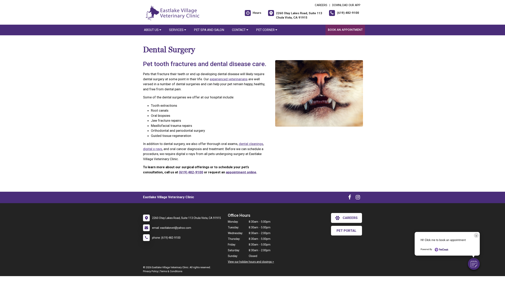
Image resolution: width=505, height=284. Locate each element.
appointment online (241, 172)
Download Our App (346, 5)
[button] (474, 264)
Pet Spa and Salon (209, 30)
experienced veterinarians (229, 79)
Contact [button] (239, 30)
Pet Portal (346, 231)
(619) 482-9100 (191, 172)
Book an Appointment (345, 30)
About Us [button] (151, 30)
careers (350, 218)
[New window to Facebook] (349, 198)
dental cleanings (251, 144)
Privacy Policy (150, 271)
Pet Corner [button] (265, 30)
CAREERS (321, 5)
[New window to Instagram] (358, 198)
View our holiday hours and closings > (251, 261)
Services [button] (176, 30)
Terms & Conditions (171, 271)
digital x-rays (152, 149)
